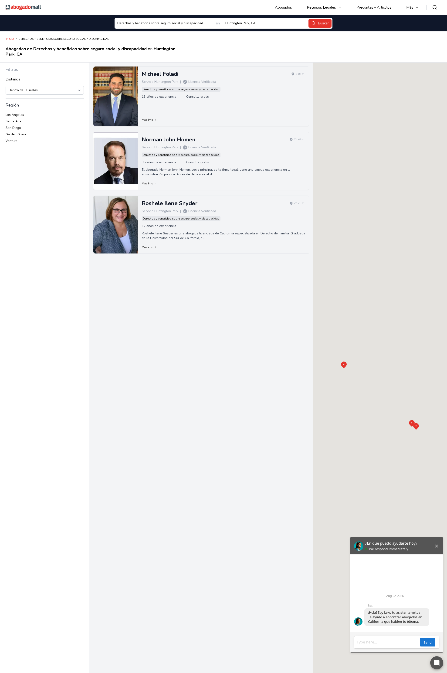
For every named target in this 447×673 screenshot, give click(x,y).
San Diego (13, 128)
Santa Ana (13, 121)
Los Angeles (15, 115)
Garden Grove (16, 134)
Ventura (11, 141)
